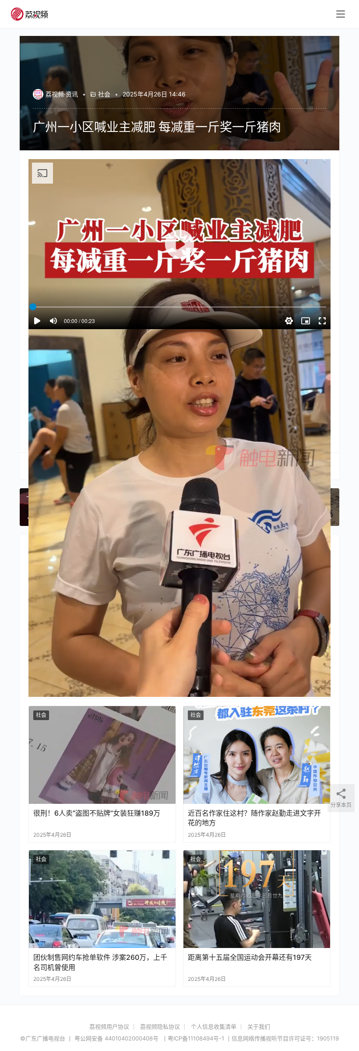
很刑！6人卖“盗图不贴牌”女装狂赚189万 (96, 813)
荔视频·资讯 (62, 94)
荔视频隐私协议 (160, 1026)
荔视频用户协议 (109, 1026)
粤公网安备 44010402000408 (117, 1038)
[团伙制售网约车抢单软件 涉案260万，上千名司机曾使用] (102, 899)
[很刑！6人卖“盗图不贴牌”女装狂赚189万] (102, 755)
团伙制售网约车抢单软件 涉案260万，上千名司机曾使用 (100, 962)
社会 (104, 94)
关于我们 (258, 1026)
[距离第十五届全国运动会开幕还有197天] (256, 899)
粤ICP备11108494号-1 (196, 1038)
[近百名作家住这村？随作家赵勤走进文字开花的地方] (256, 755)
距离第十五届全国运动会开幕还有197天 (250, 957)
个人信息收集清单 (213, 1026)
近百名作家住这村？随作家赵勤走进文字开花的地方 (254, 818)
